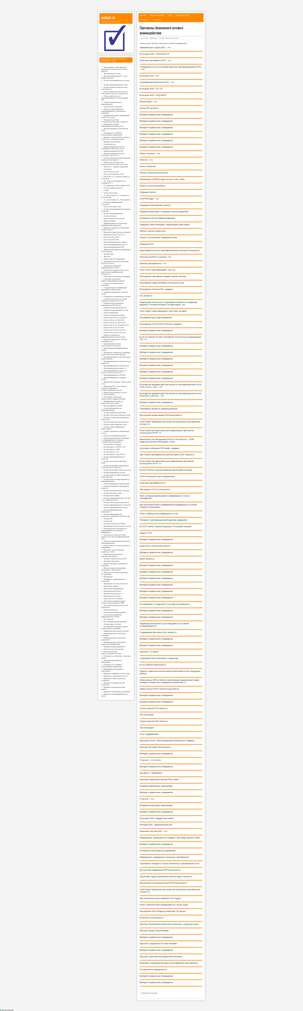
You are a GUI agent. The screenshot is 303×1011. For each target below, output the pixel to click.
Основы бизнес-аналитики (113, 107)
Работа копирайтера (111, 313)
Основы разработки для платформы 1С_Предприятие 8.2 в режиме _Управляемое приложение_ (115, 440)
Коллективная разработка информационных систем (111, 616)
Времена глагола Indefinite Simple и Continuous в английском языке (115, 138)
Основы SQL (108, 521)
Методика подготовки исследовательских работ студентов (114, 121)
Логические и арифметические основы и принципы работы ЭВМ (113, 602)
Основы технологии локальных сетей (117, 415)
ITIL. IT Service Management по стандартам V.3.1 (113, 182)
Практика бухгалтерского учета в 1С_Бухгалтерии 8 (114, 393)
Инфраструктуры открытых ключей (116, 631)
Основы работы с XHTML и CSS (115, 447)
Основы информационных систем (115, 507)
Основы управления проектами (115, 413)
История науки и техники (112, 624)
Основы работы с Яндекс (112, 444)
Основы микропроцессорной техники (117, 484)
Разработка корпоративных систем (116, 310)
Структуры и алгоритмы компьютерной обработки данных (113, 280)
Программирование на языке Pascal (116, 366)
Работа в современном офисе (114, 315)
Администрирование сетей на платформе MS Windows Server (113, 148)
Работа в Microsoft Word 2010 (115, 323)
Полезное (157, 20)
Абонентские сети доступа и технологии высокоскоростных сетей (114, 163)
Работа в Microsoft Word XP (114, 320)
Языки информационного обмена (115, 242)
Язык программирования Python (115, 245)
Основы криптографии (111, 496)
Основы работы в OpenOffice (114, 454)
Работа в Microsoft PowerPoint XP (116, 325)
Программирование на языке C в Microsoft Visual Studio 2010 (113, 372)
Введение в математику (112, 142)
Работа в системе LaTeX (112, 207)
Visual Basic (108, 169)
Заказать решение (157, 15)
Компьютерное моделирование (115, 612)
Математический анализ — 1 (114, 594)
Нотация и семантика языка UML (115, 559)
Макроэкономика (110, 221)
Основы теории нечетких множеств (116, 422)
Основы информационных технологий (117, 505)
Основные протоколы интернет (114, 524)
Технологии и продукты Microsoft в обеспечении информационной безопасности (115, 272)
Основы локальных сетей (113, 493)
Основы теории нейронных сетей (115, 424)
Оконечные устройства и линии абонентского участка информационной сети (115, 537)
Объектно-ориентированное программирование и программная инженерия (113, 111)
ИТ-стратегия (108, 619)
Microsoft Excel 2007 (111, 240)
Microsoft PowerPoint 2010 (114, 174)
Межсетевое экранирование (113, 589)
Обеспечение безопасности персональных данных (112, 555)
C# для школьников (111, 193)
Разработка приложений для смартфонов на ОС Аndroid (112, 304)
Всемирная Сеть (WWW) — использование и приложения (112, 134)
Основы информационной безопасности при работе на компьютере (115, 515)
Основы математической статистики (116, 491)
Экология (107, 256)
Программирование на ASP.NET (115, 375)
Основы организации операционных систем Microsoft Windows (115, 466)
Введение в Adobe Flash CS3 (114, 235)
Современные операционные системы (117, 296)
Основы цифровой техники (113, 406)
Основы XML (108, 519)
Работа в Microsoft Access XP (115, 332)
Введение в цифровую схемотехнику (117, 673)
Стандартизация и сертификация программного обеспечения (114, 289)
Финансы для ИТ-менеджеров (114, 259)
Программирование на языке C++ (115, 368)
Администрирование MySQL (114, 151)
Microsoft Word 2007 (111, 237)
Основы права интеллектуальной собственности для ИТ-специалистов (114, 92)
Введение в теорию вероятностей (115, 676)
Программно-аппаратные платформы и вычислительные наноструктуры (115, 353)
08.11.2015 (144, 38)
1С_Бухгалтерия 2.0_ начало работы (117, 200)
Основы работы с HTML (112, 449)
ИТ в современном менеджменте (115, 622)
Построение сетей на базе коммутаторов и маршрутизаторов (113, 398)
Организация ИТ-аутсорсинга (114, 218)
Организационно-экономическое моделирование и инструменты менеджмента (114, 530)
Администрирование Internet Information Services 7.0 (113, 154)
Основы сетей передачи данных (115, 436)
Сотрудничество (182, 15)
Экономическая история (112, 73)
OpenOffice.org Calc (111, 172)
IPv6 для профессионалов (113, 188)
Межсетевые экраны (111, 586)
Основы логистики (110, 216)
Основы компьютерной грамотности (116, 502)
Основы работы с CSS (111, 452)
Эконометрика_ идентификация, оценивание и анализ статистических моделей (114, 69)
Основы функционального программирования (111, 409)
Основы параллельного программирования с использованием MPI (114, 98)
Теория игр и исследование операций (117, 276)
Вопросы (153, 38)
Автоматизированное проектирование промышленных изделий (115, 159)
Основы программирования (113, 213)
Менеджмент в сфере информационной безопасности (112, 125)
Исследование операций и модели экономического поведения (114, 627)
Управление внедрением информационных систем (111, 267)
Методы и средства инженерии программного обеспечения (113, 569)
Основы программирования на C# (115, 85)
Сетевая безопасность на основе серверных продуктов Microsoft (114, 300)
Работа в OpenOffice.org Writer (115, 318)
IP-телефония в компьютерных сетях (117, 185)
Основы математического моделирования (111, 103)
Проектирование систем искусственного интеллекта (111, 345)
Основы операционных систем (114, 472)
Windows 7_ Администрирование (116, 167)
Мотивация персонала (111, 561)
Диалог (143, 15)
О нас (170, 15)
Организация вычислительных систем (117, 526)
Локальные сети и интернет (113, 598)
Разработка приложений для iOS (115, 308)
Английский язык (110, 144)
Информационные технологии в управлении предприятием (113, 643)
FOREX (106, 190)
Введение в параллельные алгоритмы (117, 232)
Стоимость (144, 20)
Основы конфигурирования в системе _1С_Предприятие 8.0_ (115, 499)
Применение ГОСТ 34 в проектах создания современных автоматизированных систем (114, 388)
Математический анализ (112, 591)
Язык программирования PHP (114, 247)
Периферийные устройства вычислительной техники (112, 402)
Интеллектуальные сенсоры (114, 649)
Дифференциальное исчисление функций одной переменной (114, 224)
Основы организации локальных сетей (117, 470)
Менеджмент (108, 577)
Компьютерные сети (111, 610)
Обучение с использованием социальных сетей (112, 551)
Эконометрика (109, 254)
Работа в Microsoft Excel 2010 (115, 330)
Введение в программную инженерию (117, 692)
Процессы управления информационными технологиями (113, 336)
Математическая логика (112, 596)
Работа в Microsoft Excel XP (114, 328)
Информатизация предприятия (114, 647)
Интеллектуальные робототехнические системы (111, 652)
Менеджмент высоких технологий (115, 584)
